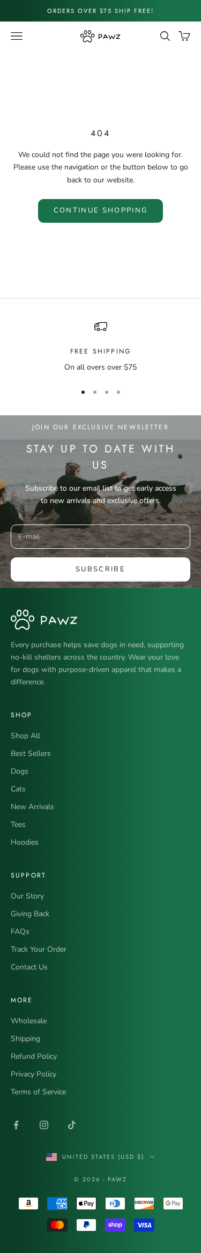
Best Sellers (31, 753)
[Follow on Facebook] (16, 1125)
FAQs (20, 931)
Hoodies (25, 842)
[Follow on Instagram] (44, 1125)
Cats (18, 789)
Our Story (27, 896)
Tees (18, 824)
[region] (100, 346)
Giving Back (30, 914)
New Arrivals (32, 807)
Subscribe (100, 569)
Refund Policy (34, 1056)
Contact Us (29, 967)
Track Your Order (38, 949)
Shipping (25, 1038)
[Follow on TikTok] (71, 1125)
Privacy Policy (33, 1074)
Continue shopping (101, 210)
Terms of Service (38, 1092)
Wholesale (29, 1021)
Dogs (19, 771)
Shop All (25, 736)
